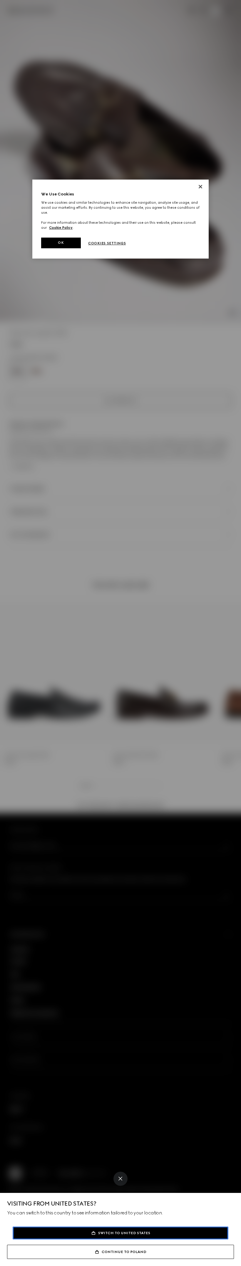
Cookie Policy (61, 227)
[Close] (120, 1179)
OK (61, 243)
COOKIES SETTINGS (107, 243)
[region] (120, 219)
